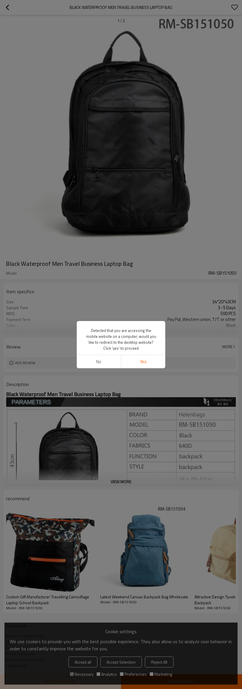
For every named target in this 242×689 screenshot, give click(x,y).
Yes (143, 361)
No (98, 361)
